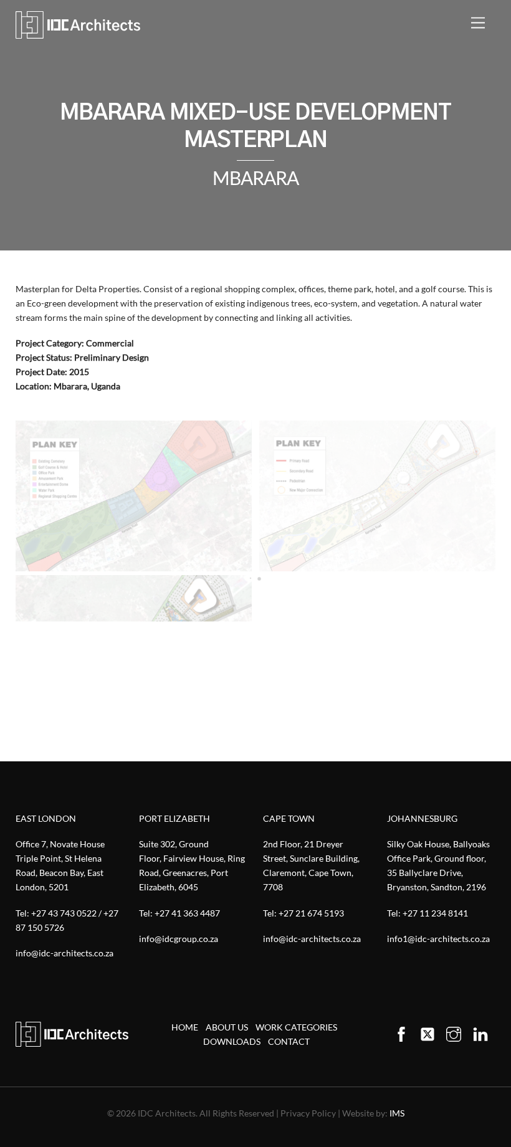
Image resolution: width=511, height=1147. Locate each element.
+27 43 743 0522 (64, 913)
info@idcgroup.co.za (178, 938)
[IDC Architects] (78, 24)
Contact (289, 1041)
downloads (231, 1041)
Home (184, 1027)
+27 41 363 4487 (187, 913)
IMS (396, 1113)
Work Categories (296, 1027)
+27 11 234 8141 (435, 913)
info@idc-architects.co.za (64, 953)
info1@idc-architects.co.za (438, 938)
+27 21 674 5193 (311, 913)
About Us (227, 1027)
